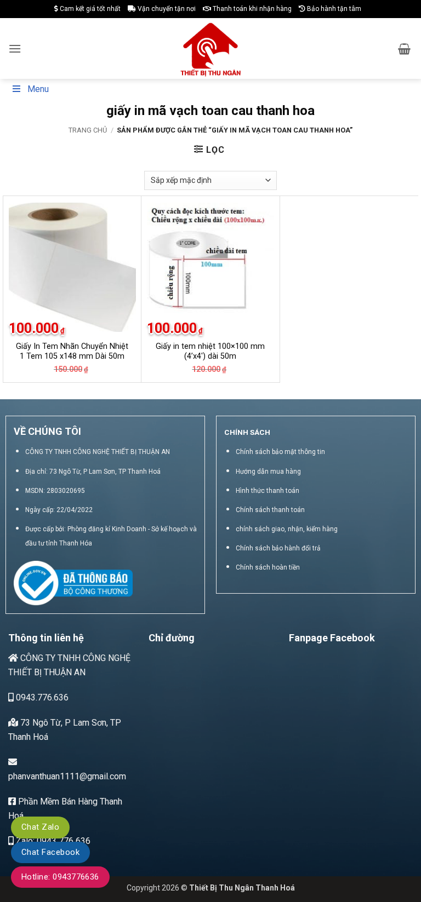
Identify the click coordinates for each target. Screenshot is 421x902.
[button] (14, 48)
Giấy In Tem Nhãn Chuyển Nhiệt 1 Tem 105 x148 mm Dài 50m (72, 351)
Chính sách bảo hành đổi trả (278, 548)
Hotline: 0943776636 (60, 877)
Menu (38, 89)
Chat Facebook (50, 852)
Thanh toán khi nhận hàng (251, 9)
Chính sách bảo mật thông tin (280, 452)
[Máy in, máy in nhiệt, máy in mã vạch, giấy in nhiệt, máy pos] (211, 48)
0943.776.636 (41, 697)
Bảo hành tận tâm (333, 9)
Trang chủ (88, 130)
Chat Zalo (40, 827)
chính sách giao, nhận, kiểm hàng (287, 529)
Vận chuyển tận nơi (166, 9)
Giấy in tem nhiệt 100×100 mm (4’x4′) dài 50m (210, 351)
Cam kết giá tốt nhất (89, 9)
